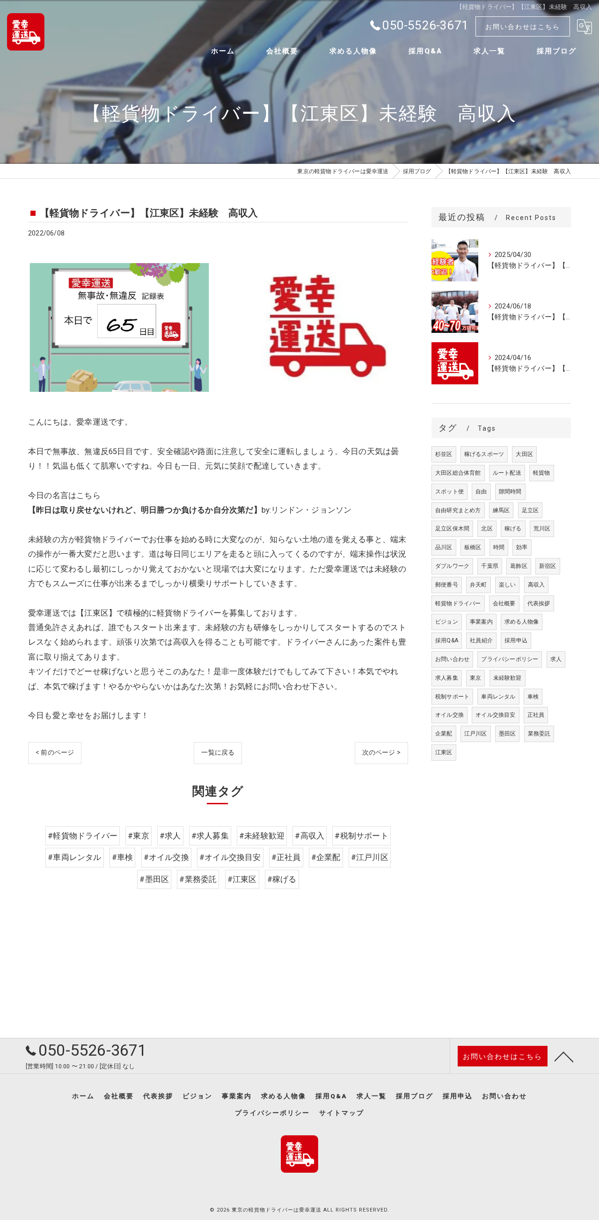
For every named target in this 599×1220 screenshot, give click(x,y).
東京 (475, 678)
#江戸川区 (369, 857)
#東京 (138, 835)
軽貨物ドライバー (458, 603)
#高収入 (309, 835)
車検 (533, 696)
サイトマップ (341, 1113)
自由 (481, 491)
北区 (486, 528)
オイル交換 (449, 715)
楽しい (507, 584)
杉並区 (444, 454)
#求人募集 (210, 835)
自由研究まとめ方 (458, 510)
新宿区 (547, 566)
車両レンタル (498, 696)
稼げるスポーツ (484, 454)
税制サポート (452, 696)
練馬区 (501, 510)
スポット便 (449, 491)
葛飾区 (518, 566)
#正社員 (286, 857)
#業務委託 (198, 879)
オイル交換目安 (495, 715)
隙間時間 (510, 491)
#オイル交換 (166, 857)
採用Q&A (446, 640)
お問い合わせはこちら (522, 26)
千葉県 (489, 566)
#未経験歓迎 (262, 835)
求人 (556, 659)
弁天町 (478, 584)
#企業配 (326, 857)
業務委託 (539, 733)
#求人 (170, 835)
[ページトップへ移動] (564, 1056)
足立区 (530, 510)
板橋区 (473, 547)
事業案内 (481, 621)
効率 (521, 547)
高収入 (536, 584)
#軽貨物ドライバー (82, 835)
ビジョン (446, 621)
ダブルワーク (452, 566)
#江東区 (242, 879)
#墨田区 (154, 879)
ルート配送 (507, 473)
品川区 (444, 547)
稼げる (513, 528)
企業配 (444, 733)
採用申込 (515, 640)
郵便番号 (446, 584)
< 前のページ (55, 752)
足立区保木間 (452, 528)
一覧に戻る (217, 752)
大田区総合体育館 (458, 473)
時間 (498, 547)
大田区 (524, 454)
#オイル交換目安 (230, 857)
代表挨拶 (538, 603)
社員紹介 (481, 640)
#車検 (122, 857)
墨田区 (507, 733)
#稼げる (282, 879)
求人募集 (446, 678)
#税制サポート (361, 835)
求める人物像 (521, 621)
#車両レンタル (74, 857)
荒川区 (542, 528)
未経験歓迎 (507, 678)
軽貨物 (541, 473)
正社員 (536, 715)
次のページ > (381, 752)
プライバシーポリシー (509, 659)
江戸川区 (475, 733)
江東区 (444, 752)
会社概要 (504, 603)
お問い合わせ (452, 659)
